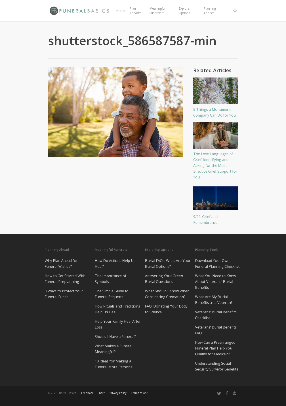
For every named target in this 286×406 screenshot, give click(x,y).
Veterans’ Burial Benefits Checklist (216, 315)
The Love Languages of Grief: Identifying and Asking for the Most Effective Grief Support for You (215, 165)
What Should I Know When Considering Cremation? (167, 294)
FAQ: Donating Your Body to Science (166, 309)
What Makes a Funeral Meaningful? (113, 348)
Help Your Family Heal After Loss (118, 324)
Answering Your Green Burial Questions (164, 278)
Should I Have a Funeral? (115, 336)
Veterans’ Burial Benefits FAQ (216, 330)
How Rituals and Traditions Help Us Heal (117, 309)
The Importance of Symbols (110, 278)
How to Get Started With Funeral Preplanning (65, 278)
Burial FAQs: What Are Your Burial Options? (168, 263)
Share (101, 393)
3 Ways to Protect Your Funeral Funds (64, 294)
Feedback (87, 393)
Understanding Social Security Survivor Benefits (216, 366)
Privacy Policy (117, 393)
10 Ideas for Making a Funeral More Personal (114, 364)
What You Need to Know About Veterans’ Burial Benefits (215, 281)
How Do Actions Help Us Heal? (115, 263)
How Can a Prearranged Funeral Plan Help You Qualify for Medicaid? (215, 348)
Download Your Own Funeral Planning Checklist (217, 263)
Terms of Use (139, 393)
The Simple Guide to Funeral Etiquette (111, 294)
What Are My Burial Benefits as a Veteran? (213, 299)
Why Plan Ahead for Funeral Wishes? (61, 263)
